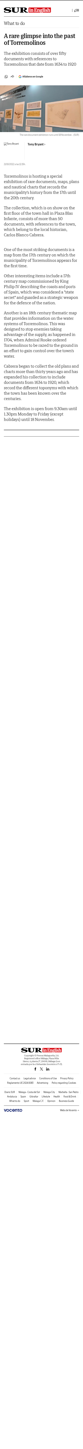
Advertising (42, 1082)
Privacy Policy (67, 1078)
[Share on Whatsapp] (6, 76)
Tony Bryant (36, 144)
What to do (14, 23)
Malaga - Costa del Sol (29, 1092)
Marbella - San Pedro (68, 1092)
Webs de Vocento (68, 1110)
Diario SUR (9, 1092)
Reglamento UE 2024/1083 (20, 1082)
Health (56, 1096)
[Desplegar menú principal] (76, 10)
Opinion (51, 1101)
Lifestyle (46, 1096)
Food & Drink (70, 1096)
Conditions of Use (48, 1078)
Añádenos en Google (32, 76)
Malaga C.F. (38, 1101)
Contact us (15, 1078)
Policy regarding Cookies (64, 1082)
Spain (23, 1096)
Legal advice (30, 1078)
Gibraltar (34, 1096)
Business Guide (66, 1101)
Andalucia (12, 1096)
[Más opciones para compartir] (12, 76)
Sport (26, 1101)
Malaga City (49, 1092)
